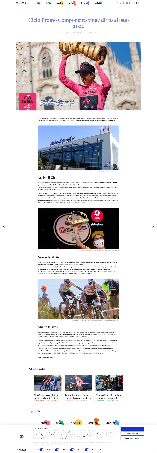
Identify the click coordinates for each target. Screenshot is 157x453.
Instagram (117, 3)
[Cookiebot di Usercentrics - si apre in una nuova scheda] (22, 450)
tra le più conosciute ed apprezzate (74, 118)
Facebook (124, 3)
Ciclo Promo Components (45, 118)
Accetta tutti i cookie (132, 429)
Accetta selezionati (132, 433)
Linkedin (130, 3)
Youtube (127, 3)
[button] (114, 228)
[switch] (57, 449)
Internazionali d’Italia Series (106, 120)
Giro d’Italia (91, 120)
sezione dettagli (89, 442)
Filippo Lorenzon (40, 400)
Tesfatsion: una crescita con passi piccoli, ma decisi (78, 396)
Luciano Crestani (67, 33)
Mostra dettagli (96, 449)
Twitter (120, 3)
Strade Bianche (54, 264)
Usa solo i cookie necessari (132, 438)
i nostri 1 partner (41, 431)
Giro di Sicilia (80, 262)
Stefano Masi (70, 400)
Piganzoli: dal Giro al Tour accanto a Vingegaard (109, 396)
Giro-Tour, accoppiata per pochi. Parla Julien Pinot (47, 396)
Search (134, 3)
